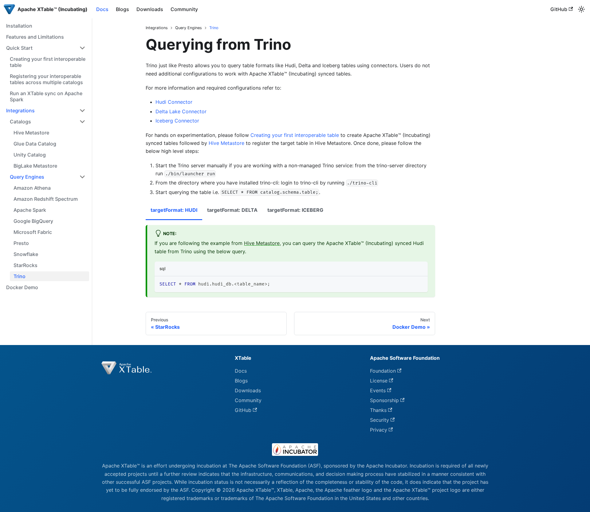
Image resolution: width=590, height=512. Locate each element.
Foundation (383, 371)
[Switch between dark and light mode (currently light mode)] (581, 9)
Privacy (378, 430)
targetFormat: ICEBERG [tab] (295, 210)
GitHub (558, 9)
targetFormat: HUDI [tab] (174, 210)
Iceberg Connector (177, 121)
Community (184, 9)
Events (378, 390)
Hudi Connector (173, 102)
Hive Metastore (226, 143)
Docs (102, 9)
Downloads (149, 9)
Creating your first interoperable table (294, 135)
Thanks (378, 410)
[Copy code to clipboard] (420, 284)
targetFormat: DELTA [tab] (232, 210)
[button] (45, 48)
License (378, 381)
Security (379, 420)
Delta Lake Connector (180, 111)
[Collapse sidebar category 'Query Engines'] (82, 177)
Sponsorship (384, 400)
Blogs (122, 9)
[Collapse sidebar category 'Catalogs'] (82, 121)
